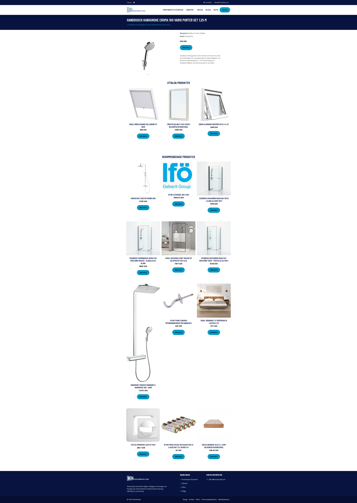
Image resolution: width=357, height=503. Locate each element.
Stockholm (208, 2)
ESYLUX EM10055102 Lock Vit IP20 (143, 445)
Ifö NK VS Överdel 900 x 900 (178, 195)
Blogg (208, 10)
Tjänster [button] (189, 10)
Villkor (198, 499)
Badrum (191, 33)
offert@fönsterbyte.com (221, 2)
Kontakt (191, 499)
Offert (224, 10)
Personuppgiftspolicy (209, 499)
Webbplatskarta (223, 499)
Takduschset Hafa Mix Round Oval (143, 198)
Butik (216, 10)
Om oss (200, 10)
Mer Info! (186, 47)
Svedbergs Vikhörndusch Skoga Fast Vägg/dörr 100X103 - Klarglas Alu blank (143, 260)
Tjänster (185, 483)
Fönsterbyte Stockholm (173, 10)
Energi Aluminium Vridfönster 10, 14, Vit (214, 124)
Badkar (202, 33)
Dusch (197, 33)
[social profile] (134, 2)
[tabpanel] (147, 52)
